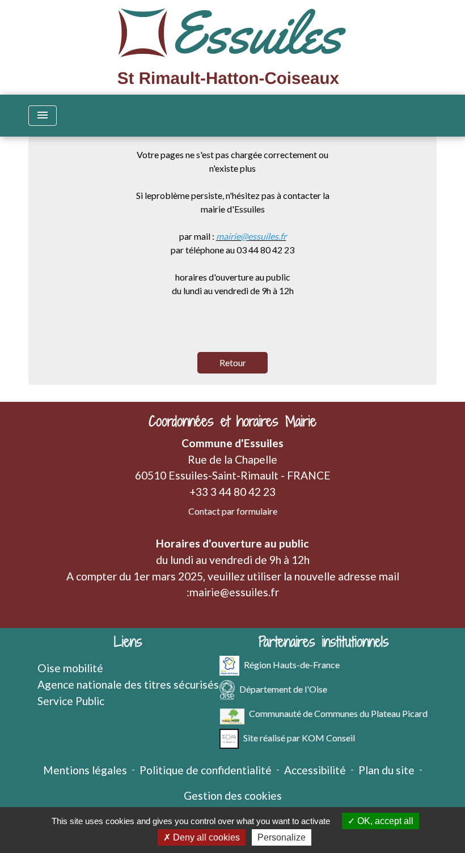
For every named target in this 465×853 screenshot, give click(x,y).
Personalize (281, 837)
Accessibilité (315, 769)
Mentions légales (85, 769)
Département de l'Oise (283, 689)
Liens (128, 642)
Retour (232, 362)
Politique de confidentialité (206, 769)
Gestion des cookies (233, 795)
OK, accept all (384, 821)
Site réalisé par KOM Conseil (299, 737)
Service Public (70, 700)
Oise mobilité (70, 667)
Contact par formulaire (232, 511)
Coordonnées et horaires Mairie (232, 421)
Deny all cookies (205, 837)
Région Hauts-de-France (292, 664)
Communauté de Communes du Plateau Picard (338, 713)
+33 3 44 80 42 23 (232, 491)
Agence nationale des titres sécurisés (128, 684)
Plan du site (386, 769)
